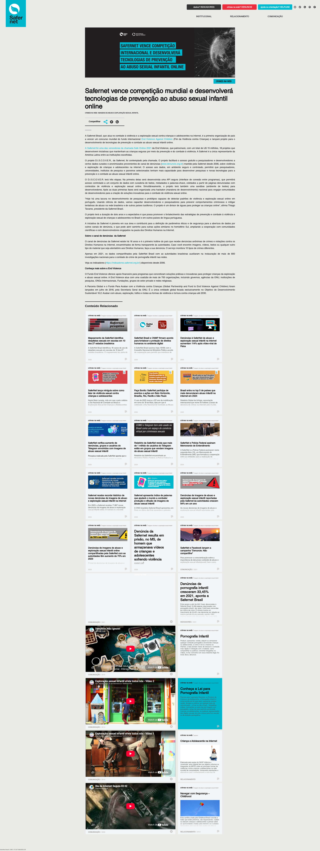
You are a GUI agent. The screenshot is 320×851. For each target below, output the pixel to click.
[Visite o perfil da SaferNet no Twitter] (300, 7)
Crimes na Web (224, 81)
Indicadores (207, 7)
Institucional (204, 17)
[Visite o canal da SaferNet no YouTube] (295, 7)
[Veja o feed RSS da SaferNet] (305, 7)
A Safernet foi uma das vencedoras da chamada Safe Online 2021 (118, 148)
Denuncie (246, 7)
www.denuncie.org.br (172, 164)
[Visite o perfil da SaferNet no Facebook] (314, 7)
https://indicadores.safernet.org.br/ (123, 263)
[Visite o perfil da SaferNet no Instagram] (310, 7)
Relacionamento (239, 17)
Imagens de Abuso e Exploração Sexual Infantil (118, 113)
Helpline (285, 7)
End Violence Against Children (157, 139)
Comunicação (275, 17)
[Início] (16, 13)
